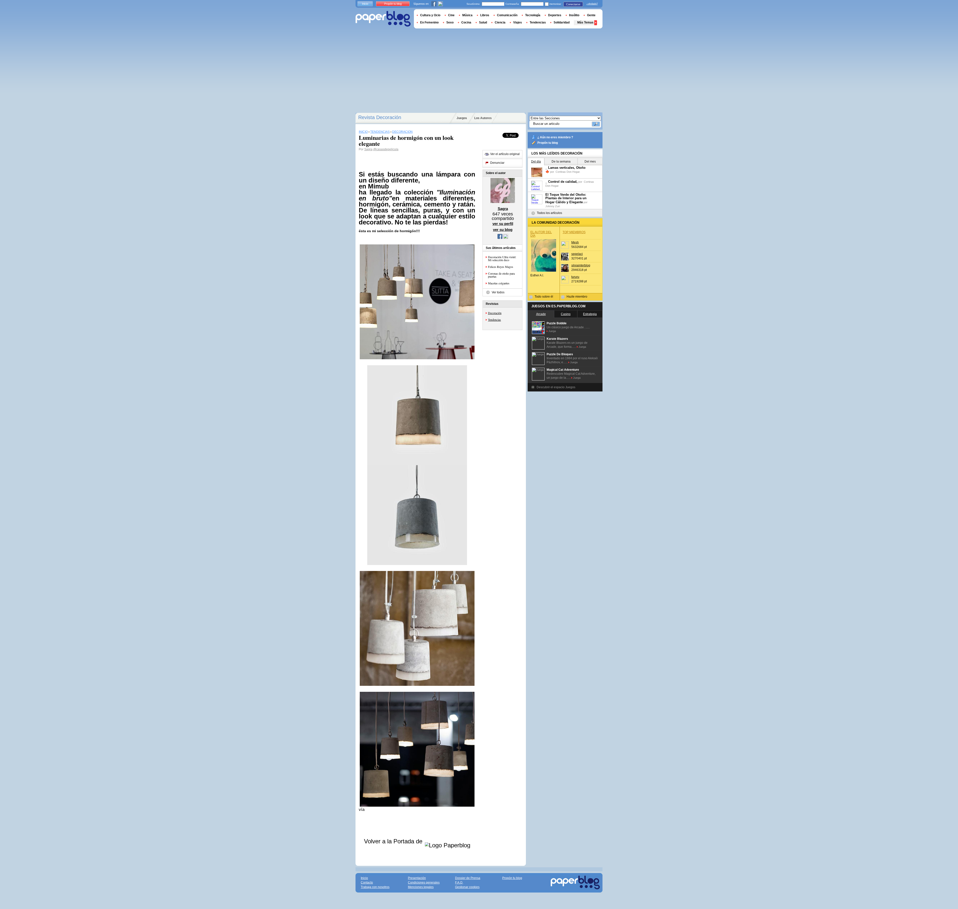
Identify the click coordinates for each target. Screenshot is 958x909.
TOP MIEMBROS (574, 232)
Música (467, 15)
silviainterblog (580, 265)
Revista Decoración (379, 117)
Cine (451, 15)
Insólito (574, 15)
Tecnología (532, 15)
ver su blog (502, 229)
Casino (566, 314)
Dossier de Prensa (467, 878)
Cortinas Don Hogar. (568, 171)
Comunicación (507, 15)
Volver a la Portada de (394, 841)
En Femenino (429, 22)
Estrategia (590, 314)
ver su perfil (502, 223)
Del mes (590, 161)
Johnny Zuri (552, 206)
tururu (575, 277)
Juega (552, 331)
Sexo (450, 22)
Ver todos (498, 292)
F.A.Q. (459, 882)
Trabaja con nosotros (375, 887)
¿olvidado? (592, 3)
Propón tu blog (547, 143)
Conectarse (573, 4)
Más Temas (585, 22)
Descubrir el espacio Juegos (556, 387)
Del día (536, 161)
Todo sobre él (544, 296)
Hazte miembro (577, 296)
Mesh (575, 242)
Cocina (466, 22)
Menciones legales (421, 887)
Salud (483, 22)
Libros (484, 15)
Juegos (462, 118)
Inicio (365, 3)
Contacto (367, 882)
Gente (591, 15)
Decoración (494, 313)
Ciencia (500, 22)
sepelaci (577, 254)
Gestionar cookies (467, 887)
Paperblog (383, 19)
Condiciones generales (424, 882)
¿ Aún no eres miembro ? (555, 137)
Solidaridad (562, 22)
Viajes (517, 22)
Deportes (554, 15)
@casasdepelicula (385, 149)
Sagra (368, 149)
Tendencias (494, 320)
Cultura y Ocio (430, 15)
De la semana (561, 161)
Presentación (417, 878)
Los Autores (483, 118)
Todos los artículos (549, 213)
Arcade (541, 314)
